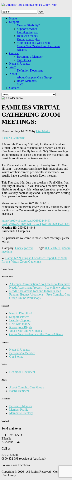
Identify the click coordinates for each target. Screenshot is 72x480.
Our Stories (24, 60)
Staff (20, 84)
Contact (14, 87)
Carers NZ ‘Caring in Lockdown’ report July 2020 (36, 258)
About (13, 74)
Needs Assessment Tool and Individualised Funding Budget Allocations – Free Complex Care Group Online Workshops (39, 294)
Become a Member (20, 406)
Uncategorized (24, 248)
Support (14, 22)
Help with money (27, 35)
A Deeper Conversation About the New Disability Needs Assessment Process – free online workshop (39, 285)
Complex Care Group (44, 4)
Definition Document (30, 70)
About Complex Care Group (34, 77)
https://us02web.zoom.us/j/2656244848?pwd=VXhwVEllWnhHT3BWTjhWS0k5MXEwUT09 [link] (36, 222)
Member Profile (18, 409)
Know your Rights (28, 39)
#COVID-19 (52, 248)
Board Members (26, 81)
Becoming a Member (29, 56)
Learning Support (27, 32)
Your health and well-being (33, 42)
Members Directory (21, 413)
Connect (14, 53)
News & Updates (19, 63)
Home (13, 18)
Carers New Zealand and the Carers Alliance (36, 334)
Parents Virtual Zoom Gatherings (21, 261)
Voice (12, 67)
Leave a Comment (13, 137)
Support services (27, 28)
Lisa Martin (43, 131)
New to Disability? (28, 25)
